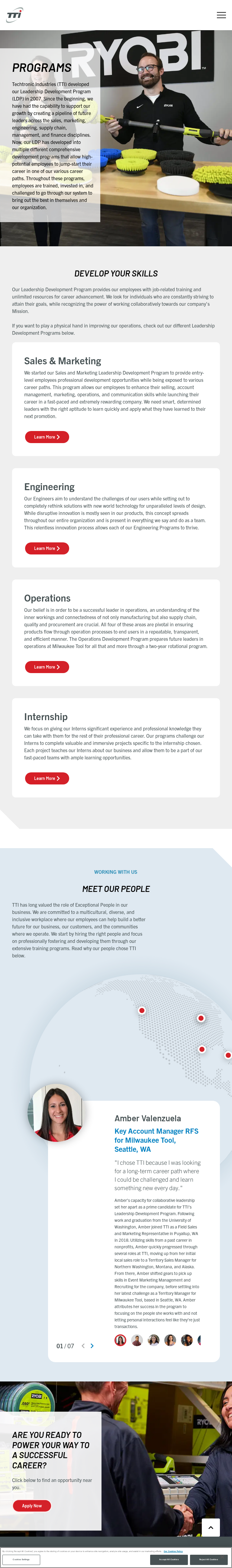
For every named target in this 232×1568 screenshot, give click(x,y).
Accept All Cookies (169, 1559)
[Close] (222, 1556)
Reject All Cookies (208, 1559)
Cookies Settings (21, 1559)
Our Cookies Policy (173, 1551)
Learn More (44, 436)
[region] (116, 1557)
